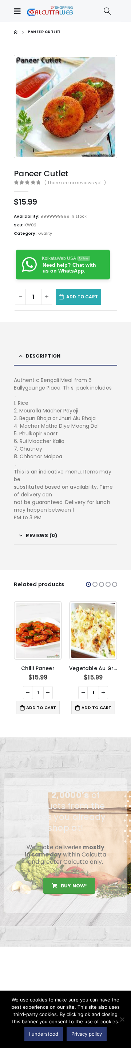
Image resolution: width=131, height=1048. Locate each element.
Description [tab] (43, 355)
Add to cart (82, 297)
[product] (38, 630)
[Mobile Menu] (19, 11)
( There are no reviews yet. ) (75, 183)
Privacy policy (86, 1034)
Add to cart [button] (41, 707)
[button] (88, 584)
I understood (43, 1034)
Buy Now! (73, 885)
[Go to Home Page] (15, 32)
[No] (122, 1019)
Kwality (44, 233)
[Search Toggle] (107, 11)
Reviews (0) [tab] (41, 535)
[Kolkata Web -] (50, 11)
